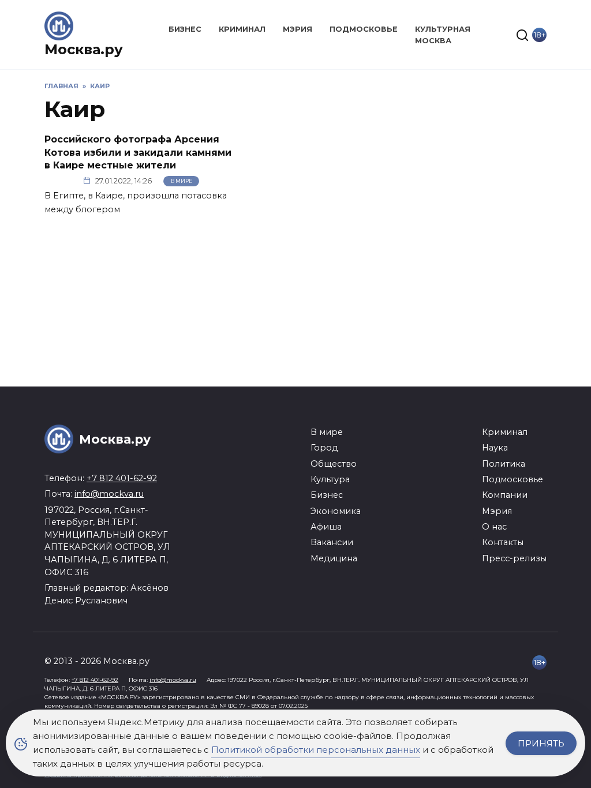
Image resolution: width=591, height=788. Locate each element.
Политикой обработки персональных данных (315, 749)
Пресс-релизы (514, 558)
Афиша (326, 526)
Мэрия (297, 29)
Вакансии (332, 542)
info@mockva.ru (109, 494)
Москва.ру (83, 49)
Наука (495, 447)
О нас (494, 526)
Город (324, 447)
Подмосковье (364, 29)
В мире (181, 181)
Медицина (334, 558)
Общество (334, 464)
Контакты (502, 542)
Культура (330, 479)
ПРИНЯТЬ (541, 743)
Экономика (336, 511)
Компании (505, 495)
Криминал (242, 29)
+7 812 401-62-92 (122, 478)
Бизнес (185, 29)
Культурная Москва (442, 34)
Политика (503, 464)
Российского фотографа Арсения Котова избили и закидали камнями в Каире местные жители (137, 152)
